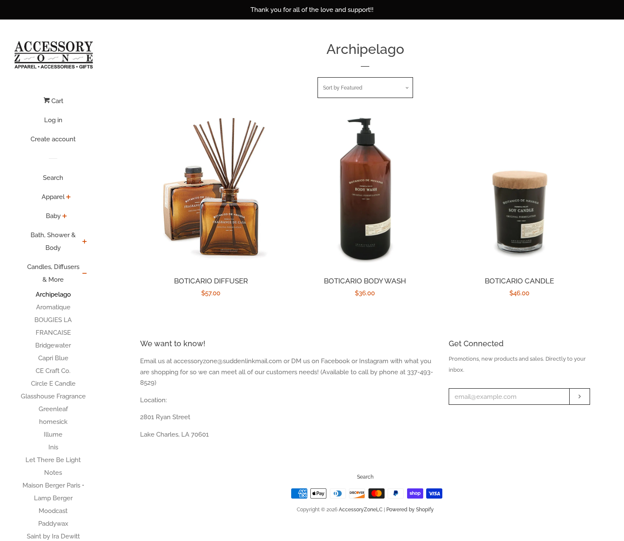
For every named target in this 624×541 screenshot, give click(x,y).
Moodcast (53, 511)
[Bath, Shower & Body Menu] (85, 242)
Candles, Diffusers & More (53, 273)
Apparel (53, 197)
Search (53, 178)
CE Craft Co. (53, 371)
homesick (53, 422)
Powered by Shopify (410, 510)
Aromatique (53, 307)
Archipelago (53, 294)
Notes (53, 473)
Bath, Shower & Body (53, 241)
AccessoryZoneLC (360, 510)
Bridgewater (53, 345)
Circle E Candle (53, 383)
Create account (53, 139)
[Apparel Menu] (69, 197)
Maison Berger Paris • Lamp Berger (53, 492)
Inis (53, 447)
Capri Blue (53, 358)
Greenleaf (53, 409)
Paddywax (53, 523)
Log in (53, 120)
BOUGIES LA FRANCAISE (53, 326)
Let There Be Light (53, 460)
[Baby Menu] (65, 216)
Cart (56, 101)
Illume (53, 434)
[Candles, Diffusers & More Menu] (85, 274)
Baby (53, 216)
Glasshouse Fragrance (53, 396)
